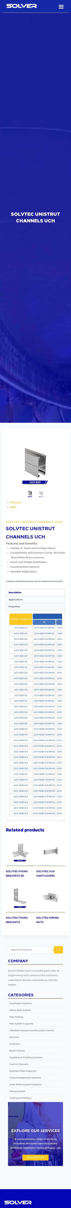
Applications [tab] (16, 599)
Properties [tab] (14, 606)
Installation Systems (25, 581)
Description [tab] (15, 592)
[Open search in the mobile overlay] (35, 950)
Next (13, 507)
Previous (15, 502)
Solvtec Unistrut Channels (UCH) (34, 522)
